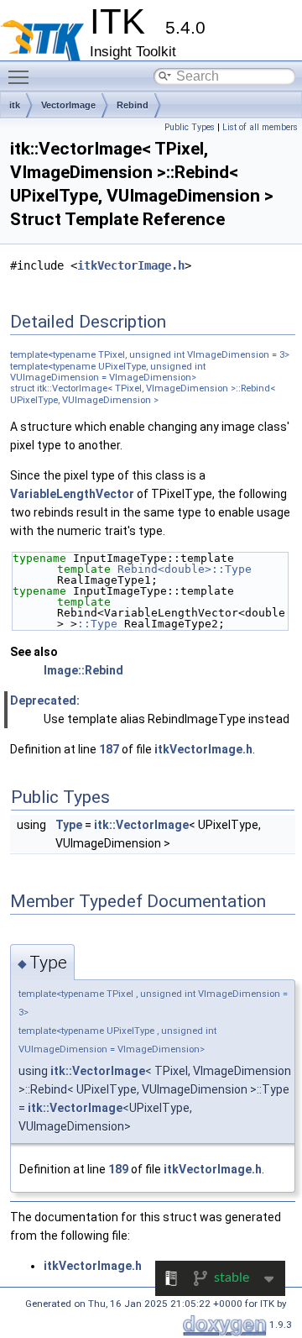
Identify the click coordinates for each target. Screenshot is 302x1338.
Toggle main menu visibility (22, 76)
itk (14, 105)
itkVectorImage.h (131, 265)
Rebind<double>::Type (184, 569)
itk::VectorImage (141, 825)
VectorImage (68, 105)
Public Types (189, 127)
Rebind (132, 105)
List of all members (260, 127)
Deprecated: (45, 700)
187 (109, 749)
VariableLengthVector (72, 494)
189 (118, 1169)
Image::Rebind (83, 670)
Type (68, 825)
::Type (97, 623)
